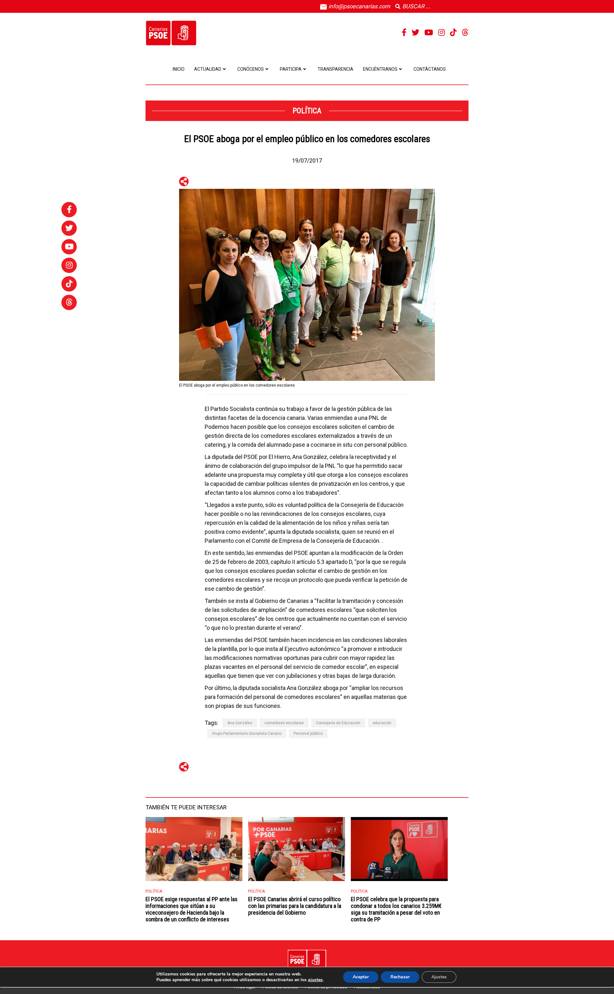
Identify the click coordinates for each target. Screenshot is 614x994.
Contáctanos (429, 69)
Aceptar (361, 977)
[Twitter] (415, 32)
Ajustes (439, 977)
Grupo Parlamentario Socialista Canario (246, 733)
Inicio (179, 69)
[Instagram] (441, 32)
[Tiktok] (453, 32)
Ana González (239, 723)
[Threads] (465, 32)
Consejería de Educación (338, 723)
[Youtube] (428, 32)
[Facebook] (404, 32)
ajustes (315, 980)
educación (382, 723)
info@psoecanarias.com (358, 6)
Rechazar (400, 977)
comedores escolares (284, 723)
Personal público (308, 733)
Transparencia (335, 69)
